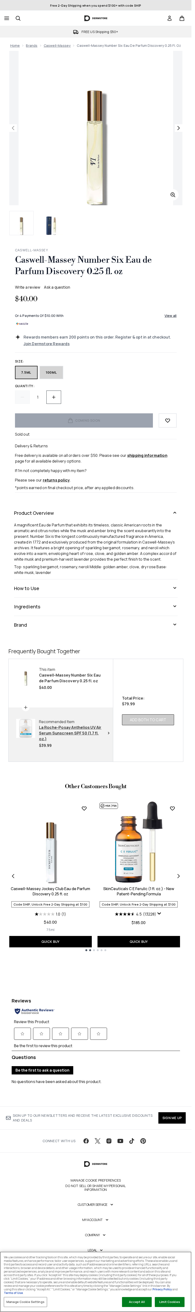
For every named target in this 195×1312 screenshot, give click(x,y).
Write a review (27, 287)
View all (171, 315)
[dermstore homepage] (95, 18)
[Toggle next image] (178, 128)
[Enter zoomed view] (173, 194)
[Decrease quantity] (22, 397)
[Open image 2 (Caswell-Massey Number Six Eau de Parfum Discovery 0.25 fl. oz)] (51, 223)
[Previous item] (13, 876)
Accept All (137, 1302)
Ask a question (57, 287)
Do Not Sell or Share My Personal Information (95, 1188)
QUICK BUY (50, 941)
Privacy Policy (162, 1289)
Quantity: (25, 386)
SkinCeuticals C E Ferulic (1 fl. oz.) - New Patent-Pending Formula (138, 891)
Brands (31, 45)
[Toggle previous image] (13, 128)
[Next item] (178, 876)
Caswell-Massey (57, 45)
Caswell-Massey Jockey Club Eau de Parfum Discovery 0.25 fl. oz (50, 891)
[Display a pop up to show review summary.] (160, 914)
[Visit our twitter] (97, 1141)
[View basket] (182, 18)
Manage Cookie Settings (25, 1302)
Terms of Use (13, 1293)
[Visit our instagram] (109, 1141)
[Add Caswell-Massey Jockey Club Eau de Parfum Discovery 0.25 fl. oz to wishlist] (84, 808)
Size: (19, 361)
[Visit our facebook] (86, 1141)
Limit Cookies (169, 1302)
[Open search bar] (18, 18)
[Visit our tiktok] (131, 1141)
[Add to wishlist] (168, 420)
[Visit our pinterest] (143, 1141)
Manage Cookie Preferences (96, 1180)
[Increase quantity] (53, 397)
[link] (169, 18)
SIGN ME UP (172, 1118)
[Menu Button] (6, 18)
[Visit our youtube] (120, 1141)
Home (15, 45)
